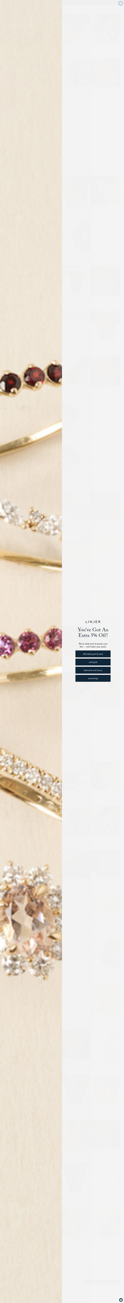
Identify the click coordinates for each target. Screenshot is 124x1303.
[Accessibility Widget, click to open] (121, 1300)
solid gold (93, 661)
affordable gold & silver (93, 653)
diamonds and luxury (93, 670)
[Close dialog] (121, 3)
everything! (93, 678)
